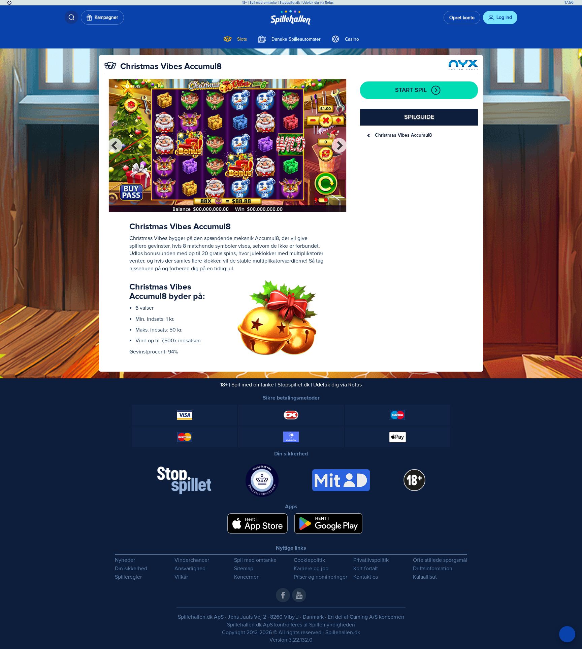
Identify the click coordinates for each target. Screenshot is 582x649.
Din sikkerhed (131, 569)
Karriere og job (311, 569)
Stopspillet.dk (290, 3)
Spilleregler (128, 577)
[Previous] (114, 145)
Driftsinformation (432, 569)
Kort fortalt (365, 569)
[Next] (339, 145)
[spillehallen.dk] (291, 17)
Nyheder (125, 560)
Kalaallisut (425, 577)
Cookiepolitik (309, 560)
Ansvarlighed (189, 569)
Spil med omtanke (263, 3)
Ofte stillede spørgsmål (440, 560)
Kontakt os (365, 577)
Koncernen (247, 577)
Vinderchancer (191, 560)
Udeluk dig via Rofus (318, 3)
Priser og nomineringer (320, 577)
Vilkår (181, 577)
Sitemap (243, 569)
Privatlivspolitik (371, 560)
